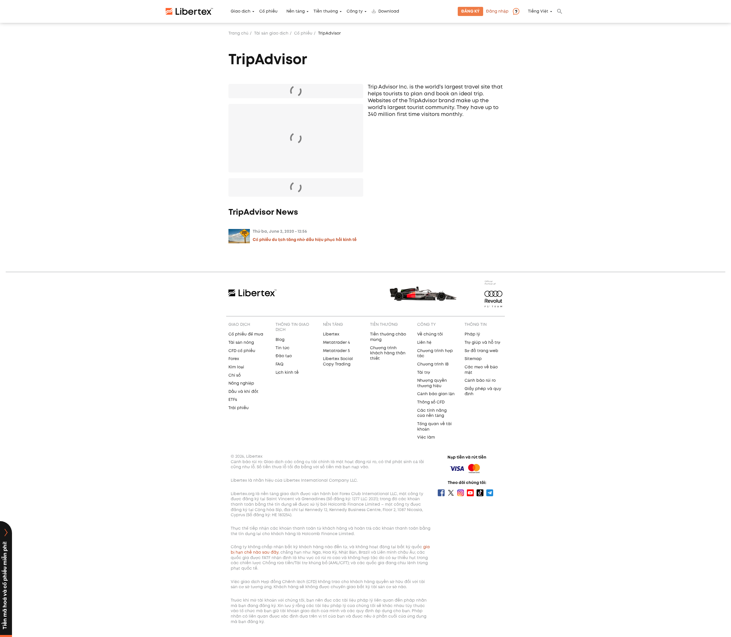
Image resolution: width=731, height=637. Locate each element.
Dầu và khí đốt (243, 391)
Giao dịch (240, 11)
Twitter (450, 492)
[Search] (559, 11)
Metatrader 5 (336, 351)
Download (388, 11)
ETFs (232, 399)
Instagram (460, 492)
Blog (280, 339)
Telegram (489, 492)
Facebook (441, 492)
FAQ (280, 364)
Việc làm (426, 437)
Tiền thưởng (326, 11)
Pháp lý (472, 334)
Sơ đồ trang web (481, 351)
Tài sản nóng (241, 342)
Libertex (331, 334)
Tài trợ (423, 372)
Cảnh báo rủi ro (480, 380)
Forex (233, 359)
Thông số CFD (431, 402)
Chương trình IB (433, 364)
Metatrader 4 (336, 342)
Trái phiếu (238, 408)
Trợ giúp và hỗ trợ (482, 342)
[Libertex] (189, 11)
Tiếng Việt (538, 11)
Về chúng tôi (430, 334)
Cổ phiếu (268, 11)
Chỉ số (234, 375)
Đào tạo (284, 356)
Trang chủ (238, 33)
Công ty (355, 11)
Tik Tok (480, 492)
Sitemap (473, 359)
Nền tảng (295, 11)
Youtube (470, 492)
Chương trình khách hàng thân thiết (387, 353)
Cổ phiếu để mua (245, 334)
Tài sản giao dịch (271, 33)
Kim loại (236, 367)
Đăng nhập (497, 11)
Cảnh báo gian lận (436, 394)
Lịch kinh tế (287, 372)
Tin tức (283, 348)
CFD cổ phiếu (241, 351)
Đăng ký (470, 11)
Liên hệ (424, 342)
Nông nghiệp (241, 383)
